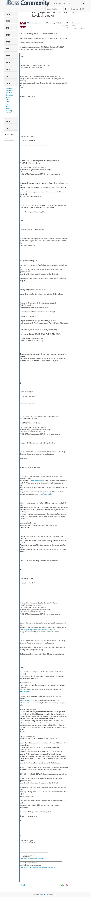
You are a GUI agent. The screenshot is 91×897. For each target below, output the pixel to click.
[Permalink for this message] (67, 27)
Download (9, 139)
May (7, 104)
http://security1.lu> (46, 494)
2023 (8, 34)
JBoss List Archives (62, 3)
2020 (8, 55)
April (7, 106)
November (9, 90)
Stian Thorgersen (33, 23)
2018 (8, 69)
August (8, 97)
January (8, 113)
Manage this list (78, 9)
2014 (8, 128)
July (7, 99)
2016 (8, 83)
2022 (8, 41)
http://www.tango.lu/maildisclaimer (32, 858)
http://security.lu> (37, 481)
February (9, 110)
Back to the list (78, 28)
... (20, 54)
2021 (8, 48)
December (9, 88)
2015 (8, 121)
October (9, 93)
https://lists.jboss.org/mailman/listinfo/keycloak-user (38, 867)
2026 (8, 14)
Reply (23, 885)
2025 (8, 21)
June (7, 102)
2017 (8, 76)
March (8, 108)
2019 (8, 62)
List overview (10, 134)
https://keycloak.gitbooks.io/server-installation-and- (37, 629)
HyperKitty (44, 894)
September (9, 95)
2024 (8, 27)
